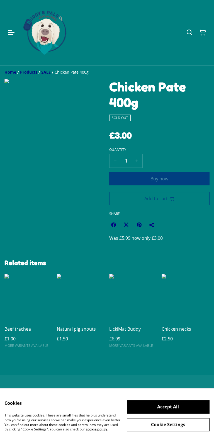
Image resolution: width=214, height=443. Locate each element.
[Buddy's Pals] (46, 32)
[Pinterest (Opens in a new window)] (139, 225)
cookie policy (96, 429)
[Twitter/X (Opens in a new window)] (126, 225)
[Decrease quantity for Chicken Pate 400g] (115, 161)
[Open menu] (11, 32)
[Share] (152, 225)
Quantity (117, 150)
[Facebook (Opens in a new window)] (113, 225)
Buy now (159, 179)
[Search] (189, 32)
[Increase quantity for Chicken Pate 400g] (137, 161)
